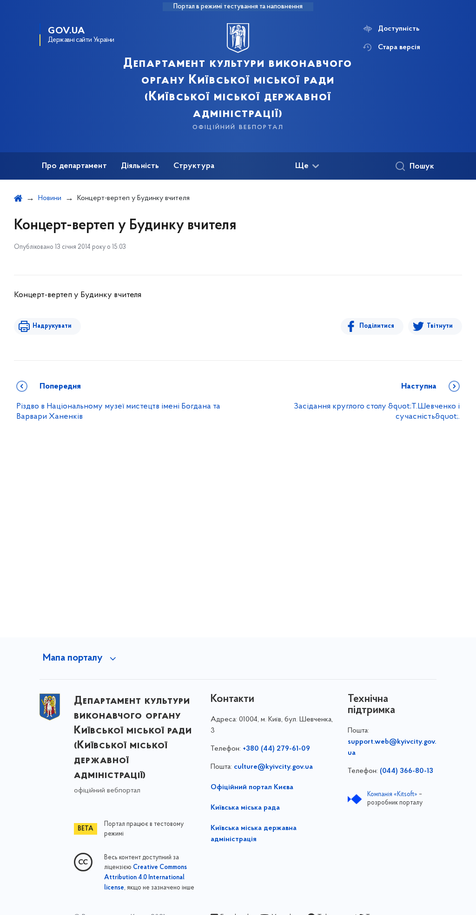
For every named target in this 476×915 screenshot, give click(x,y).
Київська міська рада (245, 807)
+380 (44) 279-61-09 (276, 749)
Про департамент (74, 166)
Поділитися (376, 326)
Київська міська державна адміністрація (254, 833)
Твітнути (440, 326)
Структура (194, 166)
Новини (49, 198)
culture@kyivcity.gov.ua (273, 767)
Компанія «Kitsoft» (392, 794)
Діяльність (140, 166)
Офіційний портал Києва (252, 787)
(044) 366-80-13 (406, 771)
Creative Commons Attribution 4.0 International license (145, 877)
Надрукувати (52, 326)
